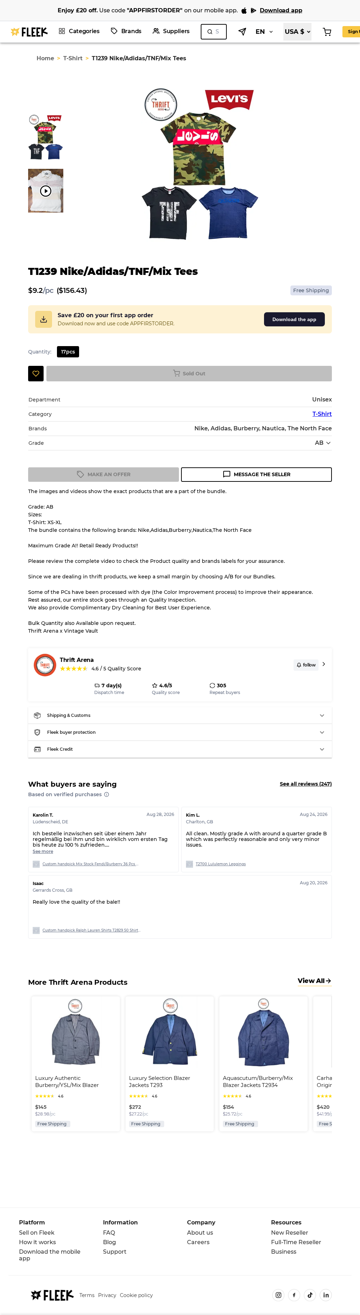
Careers (198, 1242)
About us (200, 1232)
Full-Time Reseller (296, 1242)
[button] (180, 715)
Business (283, 1251)
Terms (87, 1295)
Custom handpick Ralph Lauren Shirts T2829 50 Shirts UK (92, 930)
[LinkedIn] (326, 1295)
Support (115, 1251)
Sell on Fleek (36, 1232)
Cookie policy (136, 1295)
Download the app (294, 319)
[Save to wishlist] (36, 373)
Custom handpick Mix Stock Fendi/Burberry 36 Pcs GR (92, 864)
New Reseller (289, 1232)
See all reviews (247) (306, 784)
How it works (37, 1242)
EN (260, 32)
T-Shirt (73, 58)
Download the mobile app (50, 1255)
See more (43, 851)
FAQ (109, 1232)
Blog (109, 1242)
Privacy (107, 1295)
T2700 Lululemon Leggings (221, 864)
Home (45, 58)
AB (319, 443)
